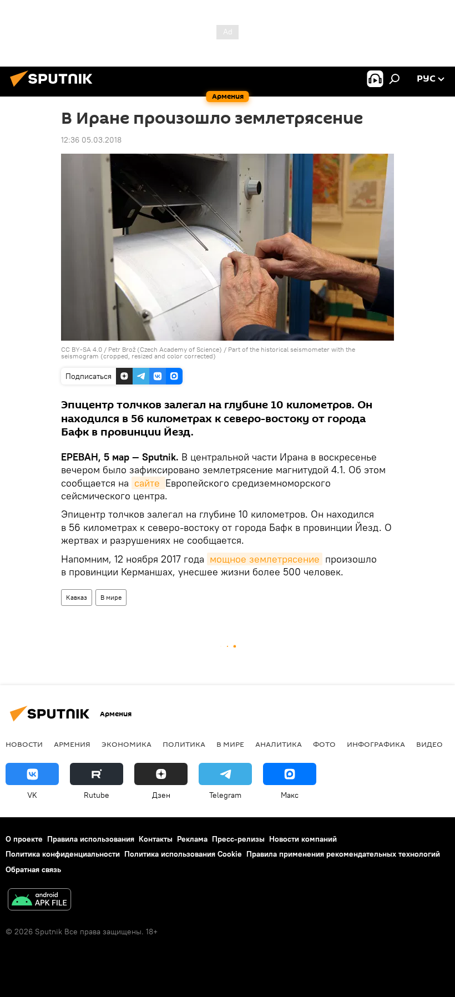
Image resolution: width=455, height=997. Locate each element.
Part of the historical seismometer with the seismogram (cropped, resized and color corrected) (208, 352)
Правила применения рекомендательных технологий (343, 854)
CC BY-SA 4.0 (81, 349)
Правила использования (90, 839)
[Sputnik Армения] (54, 88)
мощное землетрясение (265, 559)
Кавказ (76, 597)
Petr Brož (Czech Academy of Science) (165, 349)
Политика (184, 744)
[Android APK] (39, 900)
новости (24, 744)
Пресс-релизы (238, 839)
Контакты (156, 839)
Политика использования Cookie (183, 854)
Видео (429, 744)
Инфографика (376, 744)
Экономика (126, 744)
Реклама (192, 839)
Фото (324, 744)
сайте (148, 483)
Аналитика (278, 744)
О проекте (24, 839)
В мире (111, 597)
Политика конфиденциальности (63, 854)
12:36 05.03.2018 (91, 140)
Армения (72, 744)
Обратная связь (33, 869)
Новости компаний (303, 839)
